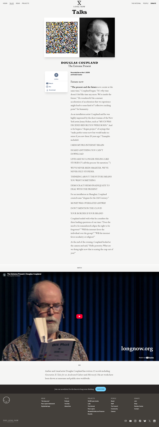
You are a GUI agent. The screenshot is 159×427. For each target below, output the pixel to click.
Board (112, 401)
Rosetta (90, 414)
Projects (25, 3)
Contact (136, 409)
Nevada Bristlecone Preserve (96, 411)
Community (114, 409)
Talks (11, 3)
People (145, 3)
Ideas (18, 3)
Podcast (67, 401)
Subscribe (100, 389)
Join (135, 401)
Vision (5, 3)
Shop (135, 403)
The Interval (136, 3)
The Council (114, 406)
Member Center (138, 406)
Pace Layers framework (48, 403)
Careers (113, 411)
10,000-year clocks (93, 401)
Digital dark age (45, 406)
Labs (89, 403)
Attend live (68, 406)
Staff (112, 403)
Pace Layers (91, 409)
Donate (153, 3)
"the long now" (45, 401)
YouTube (67, 403)
